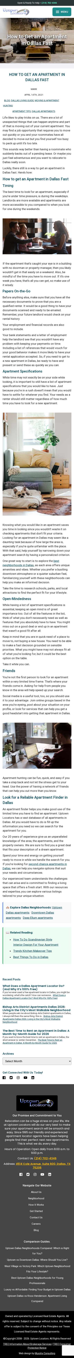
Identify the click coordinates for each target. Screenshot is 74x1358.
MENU (64, 11)
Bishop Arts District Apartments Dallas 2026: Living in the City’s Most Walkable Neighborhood (33, 1019)
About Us (36, 1192)
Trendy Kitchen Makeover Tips (32, 951)
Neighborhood (36, 1198)
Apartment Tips (21, 111)
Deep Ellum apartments (38, 917)
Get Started (36, 1211)
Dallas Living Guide (22, 100)
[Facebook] (22, 1173)
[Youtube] (44, 1173)
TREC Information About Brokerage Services (27, 1344)
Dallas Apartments (43, 111)
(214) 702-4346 (49, 3)
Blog (7, 100)
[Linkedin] (51, 1173)
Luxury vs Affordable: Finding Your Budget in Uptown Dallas (37, 1289)
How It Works (36, 1204)
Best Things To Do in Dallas (30, 957)
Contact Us (36, 1217)
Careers (36, 1223)
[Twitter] (30, 1173)
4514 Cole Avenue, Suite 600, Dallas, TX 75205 (43, 1166)
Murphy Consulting (45, 1353)
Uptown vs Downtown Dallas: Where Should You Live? (37, 1259)
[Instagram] (37, 1173)
